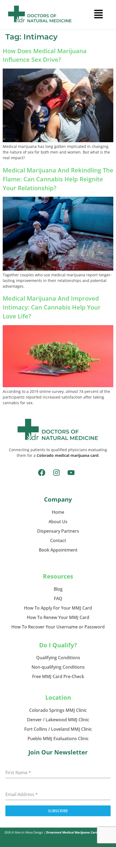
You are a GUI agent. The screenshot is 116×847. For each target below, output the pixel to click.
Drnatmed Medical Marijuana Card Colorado (79, 832)
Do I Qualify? (58, 645)
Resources (58, 576)
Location (58, 697)
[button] (98, 14)
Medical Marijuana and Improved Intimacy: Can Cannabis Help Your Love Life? (52, 307)
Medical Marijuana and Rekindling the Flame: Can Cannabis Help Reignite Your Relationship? (58, 179)
